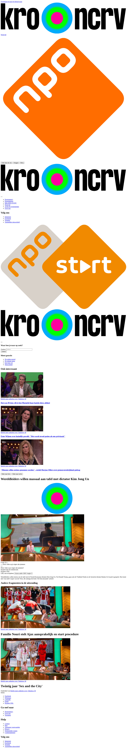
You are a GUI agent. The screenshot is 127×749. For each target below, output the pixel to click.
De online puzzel (10, 359)
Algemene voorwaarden (12, 727)
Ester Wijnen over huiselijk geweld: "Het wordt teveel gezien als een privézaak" (33, 436)
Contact (7, 724)
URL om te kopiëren (7, 573)
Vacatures (8, 715)
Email (6, 701)
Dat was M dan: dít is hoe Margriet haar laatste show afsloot (25, 403)
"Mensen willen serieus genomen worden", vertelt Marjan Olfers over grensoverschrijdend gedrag (40, 470)
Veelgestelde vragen (11, 731)
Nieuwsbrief (9, 365)
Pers (6, 725)
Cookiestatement (10, 732)
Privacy (7, 729)
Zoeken (3, 349)
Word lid (3, 35)
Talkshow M (13, 399)
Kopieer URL (9, 703)
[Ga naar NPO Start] (63, 308)
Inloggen (16, 163)
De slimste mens (10, 361)
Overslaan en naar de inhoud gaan (11, 1)
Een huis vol (9, 363)
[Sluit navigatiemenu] (1, 196)
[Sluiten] (1, 566)
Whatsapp (8, 698)
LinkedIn (8, 699)
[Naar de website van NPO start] (63, 161)
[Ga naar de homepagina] (63, 33)
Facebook (8, 696)
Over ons (8, 713)
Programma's (9, 712)
